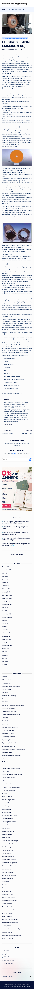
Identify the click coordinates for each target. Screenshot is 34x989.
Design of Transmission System (11, 714)
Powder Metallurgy (7, 853)
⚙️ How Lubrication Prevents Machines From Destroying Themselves (15, 533)
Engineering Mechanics (8, 746)
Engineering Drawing (8, 733)
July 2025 (5, 573)
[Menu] (31, 3)
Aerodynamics (6, 683)
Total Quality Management (10, 919)
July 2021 (4, 652)
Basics (4, 699)
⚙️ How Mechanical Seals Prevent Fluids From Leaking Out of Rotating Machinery (15, 522)
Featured (4, 762)
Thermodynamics (7, 913)
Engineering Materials (8, 740)
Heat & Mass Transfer (8, 778)
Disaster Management (8, 721)
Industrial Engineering (8, 800)
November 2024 (7, 598)
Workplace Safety (7, 938)
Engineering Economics (9, 737)
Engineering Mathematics (9, 743)
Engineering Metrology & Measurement (13, 749)
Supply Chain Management (10, 900)
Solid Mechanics (6, 891)
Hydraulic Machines (7, 784)
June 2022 (5, 620)
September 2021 (7, 645)
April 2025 (5, 582)
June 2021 (5, 655)
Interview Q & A (6, 806)
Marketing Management (9, 822)
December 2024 (7, 595)
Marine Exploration (7, 818)
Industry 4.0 (5, 803)
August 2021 (5, 649)
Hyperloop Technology (8, 790)
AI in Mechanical (6, 689)
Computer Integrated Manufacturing (13, 705)
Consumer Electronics (8, 708)
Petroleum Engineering (8, 847)
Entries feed (7, 957)
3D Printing (5, 677)
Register (6, 950)
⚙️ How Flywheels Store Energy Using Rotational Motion (16, 527)
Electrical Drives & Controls (10, 727)
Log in (5, 954)
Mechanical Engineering (14, 3)
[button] (8, 424)
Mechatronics (6, 828)
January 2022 (6, 636)
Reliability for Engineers (9, 875)
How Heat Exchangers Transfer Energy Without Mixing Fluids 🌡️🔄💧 (16, 544)
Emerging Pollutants (8, 730)
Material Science (7, 825)
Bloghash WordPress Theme (22, 986)
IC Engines (5, 793)
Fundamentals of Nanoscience (11, 768)
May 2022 (5, 623)
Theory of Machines (8, 907)
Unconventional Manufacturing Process (15, 38)
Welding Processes (7, 932)
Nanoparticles (6, 837)
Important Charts (7, 796)
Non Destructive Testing (9, 844)
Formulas (4, 765)
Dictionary (5, 718)
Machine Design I (7, 809)
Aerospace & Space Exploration (11, 686)
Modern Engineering (8, 831)
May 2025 (5, 579)
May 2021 (4, 658)
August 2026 (6, 567)
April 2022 (5, 627)
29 (21, 49)
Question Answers (7, 872)
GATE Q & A (5, 771)
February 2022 (6, 633)
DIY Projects (5, 724)
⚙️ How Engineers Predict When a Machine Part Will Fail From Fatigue (16, 539)
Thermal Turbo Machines (9, 910)
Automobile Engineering (9, 696)
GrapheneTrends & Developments (12, 774)
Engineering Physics (8, 752)
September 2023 (7, 617)
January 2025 (6, 592)
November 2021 (6, 639)
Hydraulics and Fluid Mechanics (11, 787)
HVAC (3, 781)
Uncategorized (6, 926)
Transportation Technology (10, 923)
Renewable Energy (7, 878)
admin (6, 400)
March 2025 (5, 586)
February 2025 (6, 589)
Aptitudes (5, 692)
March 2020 (5, 664)
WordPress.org (8, 963)
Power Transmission (8, 856)
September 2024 (7, 604)
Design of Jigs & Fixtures (9, 711)
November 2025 (7, 570)
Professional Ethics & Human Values (12, 866)
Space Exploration (7, 894)
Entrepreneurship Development (11, 755)
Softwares (5, 888)
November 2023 (7, 614)
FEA (3, 759)
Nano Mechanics (7, 834)
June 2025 (5, 576)
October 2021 (6, 642)
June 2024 (5, 611)
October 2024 (6, 601)
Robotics (4, 885)
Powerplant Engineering (9, 859)
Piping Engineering (7, 850)
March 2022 (5, 630)
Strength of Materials (8, 897)
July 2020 (5, 661)
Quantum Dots (6, 869)
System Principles (7, 904)
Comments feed (9, 960)
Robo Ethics (5, 882)
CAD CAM (5, 702)
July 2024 (5, 608)
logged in (15, 453)
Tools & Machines (7, 916)
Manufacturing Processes (9, 815)
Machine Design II (7, 812)
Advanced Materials (8, 680)
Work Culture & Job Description (11, 935)
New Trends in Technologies (10, 841)
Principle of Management (9, 863)
